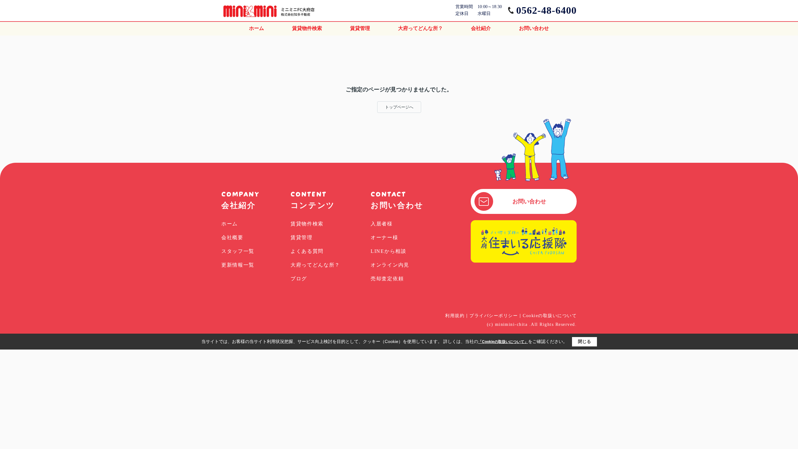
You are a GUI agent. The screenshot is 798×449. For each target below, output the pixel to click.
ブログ (299, 278)
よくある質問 (307, 251)
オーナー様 (384, 237)
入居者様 (382, 223)
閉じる (584, 341)
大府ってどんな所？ (420, 28)
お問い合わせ (534, 28)
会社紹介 (481, 28)
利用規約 (454, 315)
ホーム (256, 28)
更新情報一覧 (237, 265)
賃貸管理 (360, 28)
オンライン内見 (390, 265)
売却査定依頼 (387, 278)
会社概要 (232, 237)
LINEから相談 (388, 251)
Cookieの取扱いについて (550, 315)
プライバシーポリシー (493, 315)
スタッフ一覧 (237, 251)
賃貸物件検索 (307, 28)
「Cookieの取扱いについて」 (503, 342)
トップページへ (399, 107)
